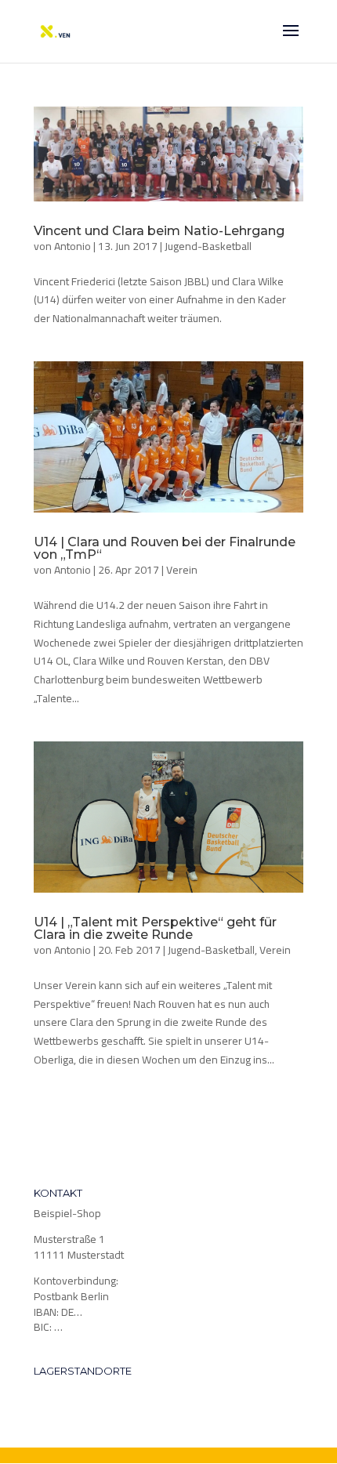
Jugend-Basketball (208, 246)
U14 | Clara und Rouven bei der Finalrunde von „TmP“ (164, 548)
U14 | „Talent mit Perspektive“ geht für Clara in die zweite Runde (155, 928)
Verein (181, 570)
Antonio (72, 246)
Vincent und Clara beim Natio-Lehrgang (159, 230)
